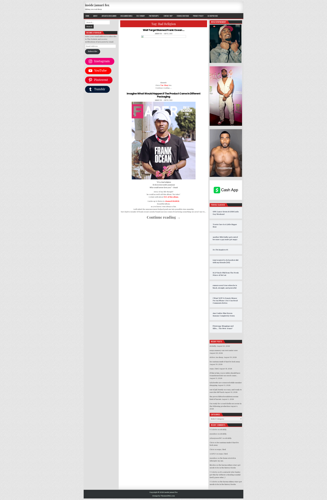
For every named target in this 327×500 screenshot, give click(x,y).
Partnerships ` (154, 16)
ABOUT (95, 16)
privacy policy (198, 16)
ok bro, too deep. (216, 357)
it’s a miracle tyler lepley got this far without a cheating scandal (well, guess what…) (225, 474)
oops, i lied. (214, 369)
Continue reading (163, 88)
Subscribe (92, 51)
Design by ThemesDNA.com (163, 496)
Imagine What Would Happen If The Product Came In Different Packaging (163, 95)
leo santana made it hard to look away (225, 362)
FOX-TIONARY (140, 16)
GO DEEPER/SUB (213, 16)
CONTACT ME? (168, 16)
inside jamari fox (97, 5)
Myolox (213, 465)
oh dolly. (213, 346)
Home (87, 16)
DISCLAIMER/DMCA (126, 16)
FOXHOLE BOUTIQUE (183, 16)
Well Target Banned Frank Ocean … (163, 30)
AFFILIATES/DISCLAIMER (109, 16)
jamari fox (158, 33)
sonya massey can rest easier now (224, 350)
